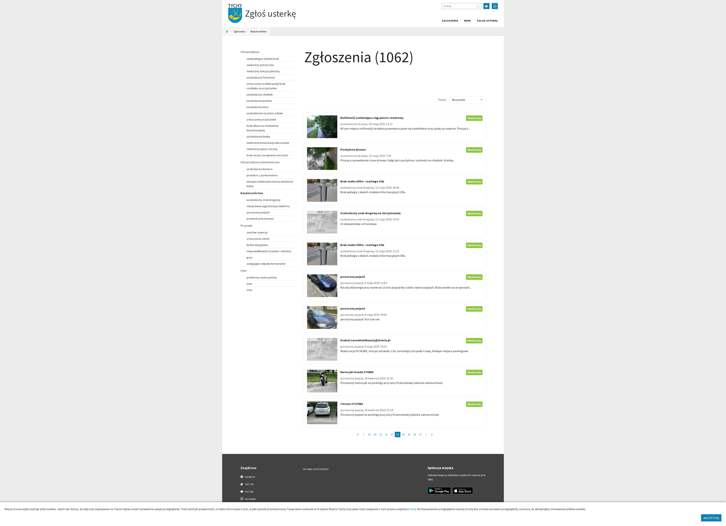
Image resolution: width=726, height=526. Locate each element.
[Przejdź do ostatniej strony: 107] (431, 434)
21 (386, 434)
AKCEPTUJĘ (711, 518)
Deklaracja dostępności (316, 469)
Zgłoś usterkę (487, 20)
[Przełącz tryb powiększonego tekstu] (495, 6)
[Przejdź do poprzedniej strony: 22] (363, 434)
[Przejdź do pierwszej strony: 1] (358, 434)
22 (392, 434)
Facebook (249, 477)
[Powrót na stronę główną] (227, 31)
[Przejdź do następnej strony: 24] (426, 434)
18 (369, 434)
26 (414, 434)
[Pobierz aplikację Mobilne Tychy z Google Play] (439, 490)
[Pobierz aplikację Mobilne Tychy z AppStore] (463, 490)
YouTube (249, 491)
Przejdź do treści (232, 2)
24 (403, 434)
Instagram (250, 499)
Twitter (248, 484)
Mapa (467, 20)
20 (380, 434)
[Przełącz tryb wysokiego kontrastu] (486, 6)
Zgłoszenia (450, 20)
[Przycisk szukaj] (477, 6)
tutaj (413, 509)
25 (409, 434)
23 (397, 434)
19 (375, 434)
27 (420, 434)
